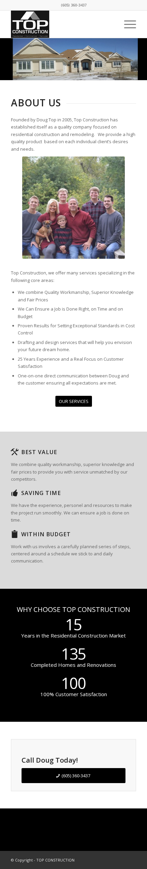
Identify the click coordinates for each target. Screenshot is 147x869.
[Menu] (126, 24)
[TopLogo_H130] (61, 24)
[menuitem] (126, 24)
